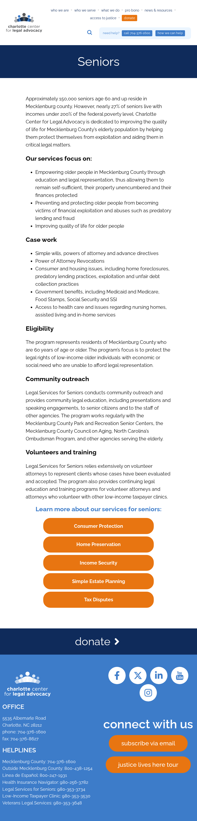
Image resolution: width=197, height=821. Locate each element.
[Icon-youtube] (179, 675)
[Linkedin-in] (158, 675)
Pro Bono (132, 10)
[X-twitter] (138, 675)
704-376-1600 (32, 731)
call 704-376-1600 (137, 33)
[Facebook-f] (117, 675)
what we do (110, 10)
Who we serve (85, 10)
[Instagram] (148, 692)
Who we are (60, 10)
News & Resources (158, 10)
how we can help (170, 33)
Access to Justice (103, 18)
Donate (129, 18)
